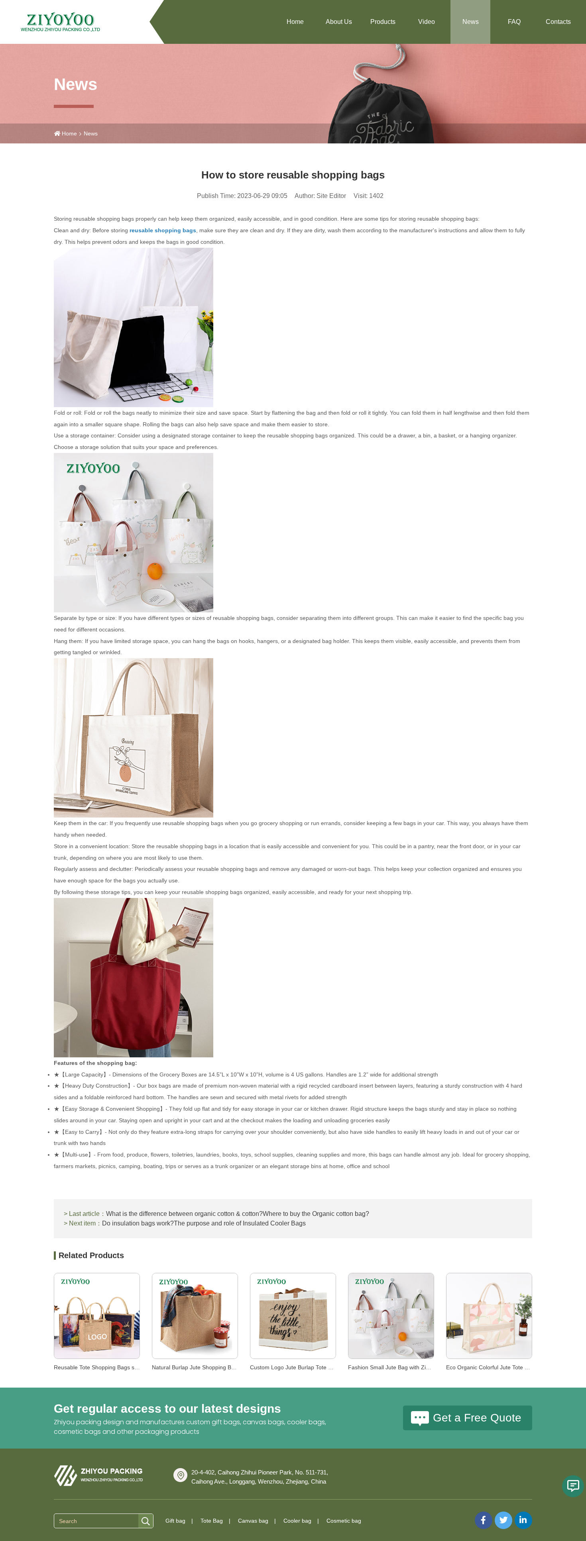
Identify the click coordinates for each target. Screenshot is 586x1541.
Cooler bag (297, 1520)
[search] (145, 1521)
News (470, 21)
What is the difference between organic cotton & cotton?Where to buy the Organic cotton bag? (237, 1213)
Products (382, 21)
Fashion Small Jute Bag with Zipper (392, 1367)
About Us (339, 21)
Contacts (558, 21)
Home (295, 21)
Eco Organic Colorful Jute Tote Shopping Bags (504, 1367)
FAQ (514, 21)
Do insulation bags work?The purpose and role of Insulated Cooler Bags (204, 1223)
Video (426, 21)
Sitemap (464, 1515)
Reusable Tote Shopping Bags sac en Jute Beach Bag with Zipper (136, 1367)
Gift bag (175, 1520)
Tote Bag (212, 1520)
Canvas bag (253, 1520)
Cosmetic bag (343, 1520)
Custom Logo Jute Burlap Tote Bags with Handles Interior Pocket (331, 1367)
